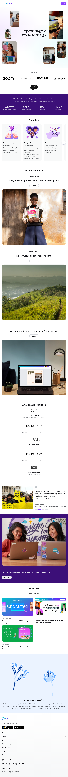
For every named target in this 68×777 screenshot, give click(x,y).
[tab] (36, 509)
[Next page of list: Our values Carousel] (64, 143)
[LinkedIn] (3, 763)
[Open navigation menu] (2, 3)
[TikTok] (13, 763)
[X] (19, 763)
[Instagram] (6, 763)
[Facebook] (9, 763)
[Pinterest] (16, 763)
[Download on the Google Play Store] (7, 728)
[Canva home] (8, 3)
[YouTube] (23, 763)
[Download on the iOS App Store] (19, 728)
